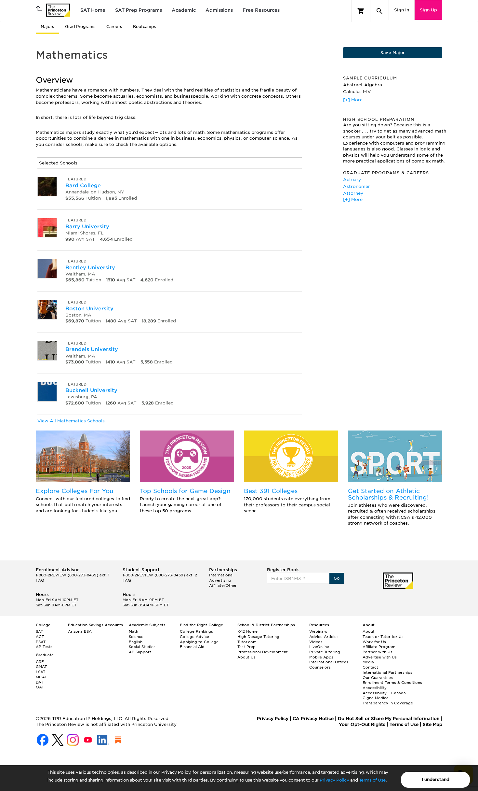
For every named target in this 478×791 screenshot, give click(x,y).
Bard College (83, 185)
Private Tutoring (324, 652)
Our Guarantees (378, 677)
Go (337, 578)
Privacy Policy (334, 780)
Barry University (87, 226)
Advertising (220, 580)
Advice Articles (324, 636)
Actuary (352, 179)
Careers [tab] (114, 26)
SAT (39, 631)
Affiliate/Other (223, 585)
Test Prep (246, 646)
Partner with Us (377, 652)
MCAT (41, 677)
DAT (39, 682)
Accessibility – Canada (384, 693)
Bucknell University (91, 390)
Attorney (353, 193)
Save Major (392, 52)
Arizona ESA (80, 631)
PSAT (41, 642)
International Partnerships (387, 672)
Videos (316, 642)
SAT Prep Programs (138, 10)
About (369, 631)
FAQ (40, 580)
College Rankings (196, 631)
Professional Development (262, 652)
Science (136, 636)
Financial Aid (192, 646)
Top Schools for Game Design (185, 490)
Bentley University (90, 267)
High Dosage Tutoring (258, 636)
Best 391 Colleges (271, 490)
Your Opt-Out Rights (362, 724)
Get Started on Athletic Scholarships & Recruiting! (388, 494)
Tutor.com (247, 642)
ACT (40, 636)
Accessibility (375, 687)
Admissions (219, 10)
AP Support (140, 652)
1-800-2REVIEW (72, 575)
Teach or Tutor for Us (383, 636)
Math (133, 631)
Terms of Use (372, 780)
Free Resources (261, 10)
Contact (370, 667)
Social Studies (142, 646)
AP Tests (44, 646)
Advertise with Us (380, 657)
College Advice (194, 636)
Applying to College (199, 642)
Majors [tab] (47, 26)
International (221, 575)
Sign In (401, 9)
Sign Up (428, 9)
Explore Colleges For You (74, 490)
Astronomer (356, 186)
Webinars (318, 631)
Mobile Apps (321, 657)
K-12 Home (247, 631)
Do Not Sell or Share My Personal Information (388, 718)
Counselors (320, 667)
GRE (40, 661)
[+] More (353, 99)
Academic (184, 10)
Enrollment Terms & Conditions (392, 682)
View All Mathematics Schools (71, 420)
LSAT (40, 672)
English (135, 642)
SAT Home (92, 10)
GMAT (41, 666)
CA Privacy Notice (313, 718)
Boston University (89, 308)
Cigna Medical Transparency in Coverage (388, 700)
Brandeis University (91, 349)
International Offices (328, 662)
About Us (246, 657)
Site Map (432, 724)
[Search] (379, 11)
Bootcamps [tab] (144, 26)
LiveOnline (319, 646)
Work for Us (374, 642)
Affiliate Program (379, 646)
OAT (40, 687)
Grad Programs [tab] (80, 26)
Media (368, 662)
